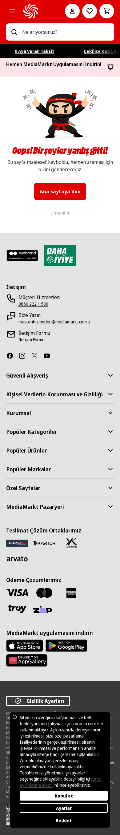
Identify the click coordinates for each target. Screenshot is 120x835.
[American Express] (71, 593)
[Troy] (17, 609)
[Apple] (24, 645)
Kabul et (64, 796)
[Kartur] (44, 543)
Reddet (64, 820)
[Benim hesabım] (72, 11)
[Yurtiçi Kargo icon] (71, 543)
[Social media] (12, 355)
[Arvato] (17, 558)
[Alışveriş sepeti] (106, 11)
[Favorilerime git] (89, 11)
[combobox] (65, 32)
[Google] (66, 645)
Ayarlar (64, 808)
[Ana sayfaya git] (35, 11)
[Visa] (17, 592)
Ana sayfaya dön (60, 191)
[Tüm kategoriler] (12, 11)
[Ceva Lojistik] (17, 543)
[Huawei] (26, 660)
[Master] (44, 593)
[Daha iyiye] (60, 255)
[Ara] (14, 32)
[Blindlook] (22, 255)
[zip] (44, 610)
